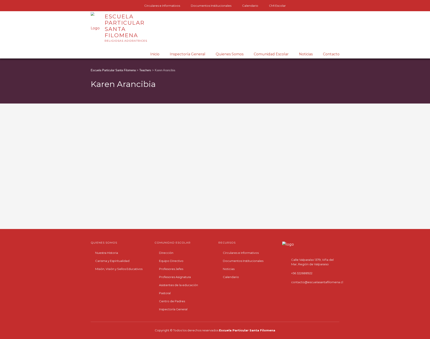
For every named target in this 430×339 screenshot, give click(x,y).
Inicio (154, 54)
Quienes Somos (229, 54)
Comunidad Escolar (271, 54)
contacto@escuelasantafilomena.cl (317, 282)
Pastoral (165, 293)
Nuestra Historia (106, 253)
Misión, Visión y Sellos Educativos (118, 269)
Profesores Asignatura (175, 277)
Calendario (250, 5)
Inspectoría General (187, 54)
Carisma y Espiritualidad (112, 261)
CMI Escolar (277, 5)
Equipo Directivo (171, 261)
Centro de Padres (172, 301)
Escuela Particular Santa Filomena (247, 330)
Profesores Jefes (171, 269)
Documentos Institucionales (211, 5)
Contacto (331, 54)
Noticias (306, 54)
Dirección (166, 253)
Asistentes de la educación (178, 285)
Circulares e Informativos (162, 5)
